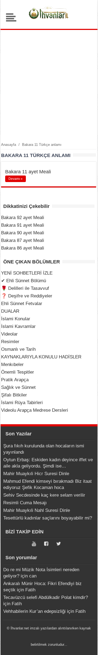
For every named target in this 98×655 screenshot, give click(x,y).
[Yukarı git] (87, 645)
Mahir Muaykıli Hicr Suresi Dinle (36, 473)
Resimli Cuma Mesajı (25, 502)
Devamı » (15, 179)
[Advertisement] (49, 86)
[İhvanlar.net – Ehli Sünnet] (49, 20)
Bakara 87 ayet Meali (22, 240)
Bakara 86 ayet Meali (22, 248)
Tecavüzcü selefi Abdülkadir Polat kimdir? (45, 597)
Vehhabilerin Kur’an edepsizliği (34, 611)
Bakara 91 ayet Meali (22, 225)
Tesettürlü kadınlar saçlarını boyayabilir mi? (47, 518)
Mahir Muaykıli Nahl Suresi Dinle (36, 510)
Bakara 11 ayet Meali (28, 171)
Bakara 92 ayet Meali (22, 217)
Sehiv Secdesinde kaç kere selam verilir (44, 495)
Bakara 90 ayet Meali (22, 232)
